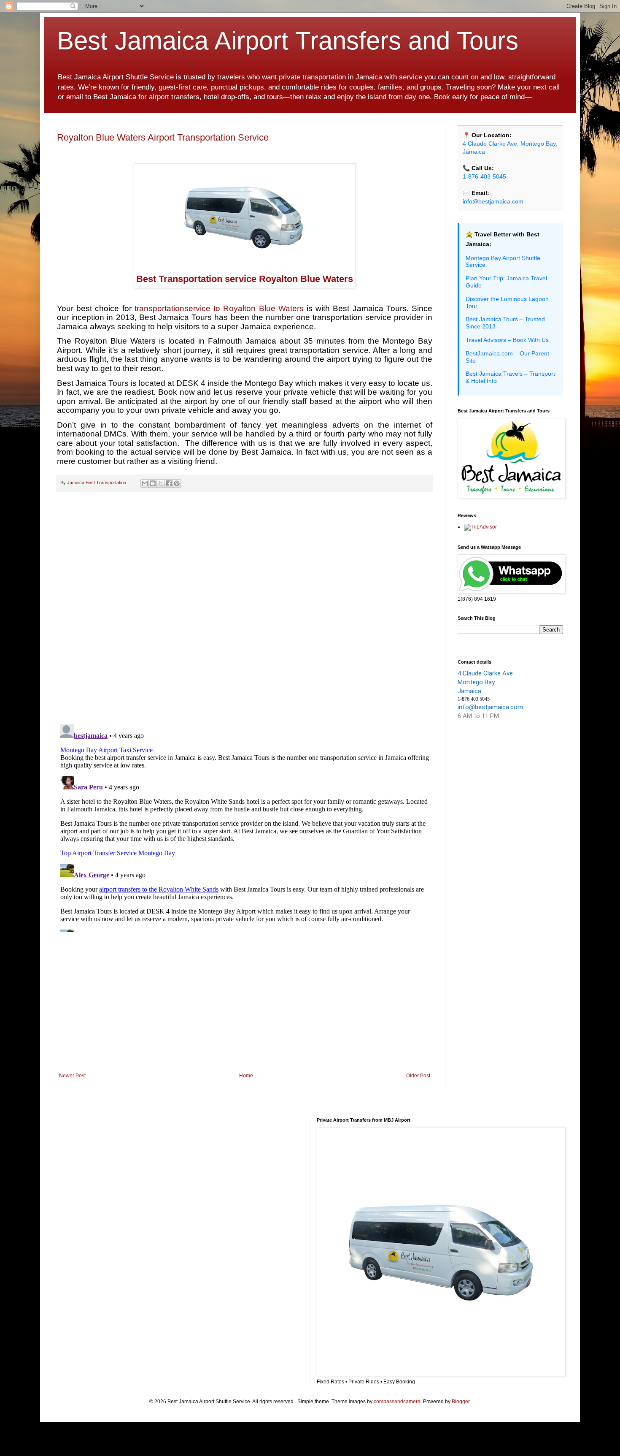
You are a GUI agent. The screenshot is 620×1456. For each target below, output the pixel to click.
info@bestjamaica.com (493, 201)
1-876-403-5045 (484, 176)
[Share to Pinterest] (177, 483)
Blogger (460, 1401)
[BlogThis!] (152, 483)
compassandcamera (397, 1401)
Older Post (418, 1076)
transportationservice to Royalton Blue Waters (218, 308)
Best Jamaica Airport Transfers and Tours (287, 41)
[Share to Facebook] (168, 483)
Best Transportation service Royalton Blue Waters (244, 279)
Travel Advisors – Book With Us (507, 339)
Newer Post (72, 1076)
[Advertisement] (244, 1003)
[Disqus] (244, 608)
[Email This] (144, 483)
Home (246, 1076)
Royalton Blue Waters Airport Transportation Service (163, 137)
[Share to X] (160, 483)
